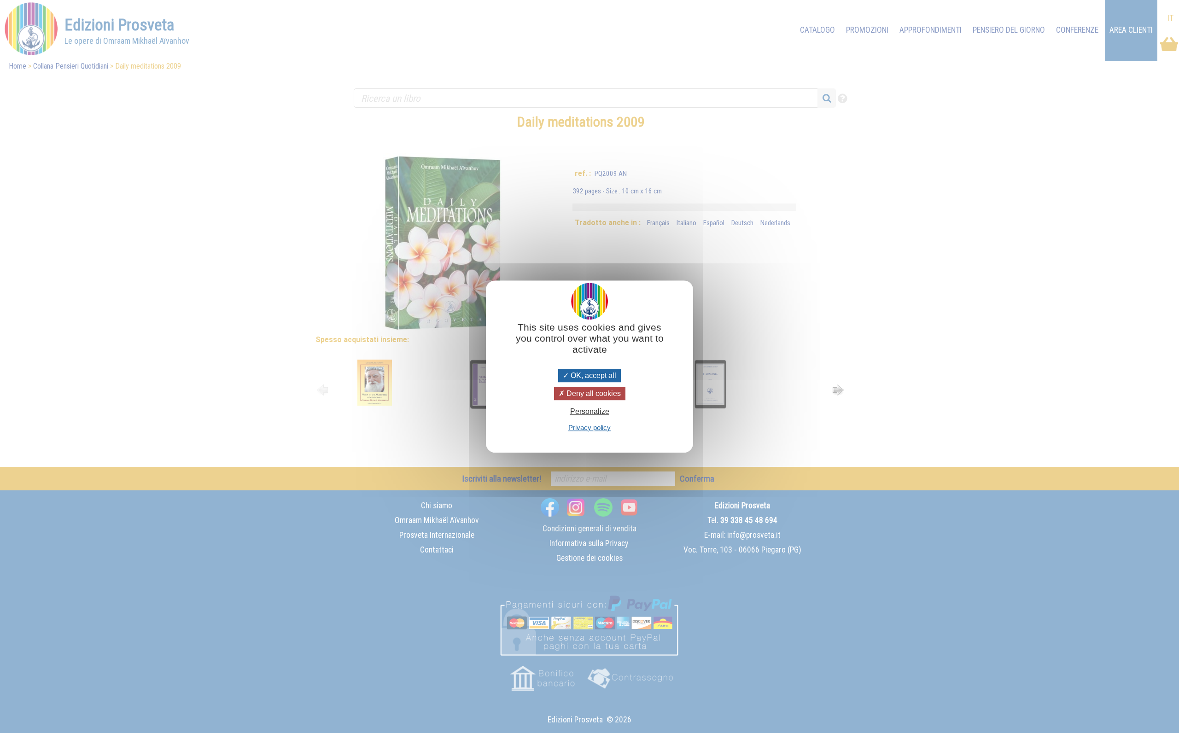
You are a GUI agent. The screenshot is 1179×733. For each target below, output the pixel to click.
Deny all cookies (593, 393)
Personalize (589, 412)
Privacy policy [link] (589, 427)
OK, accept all (592, 375)
